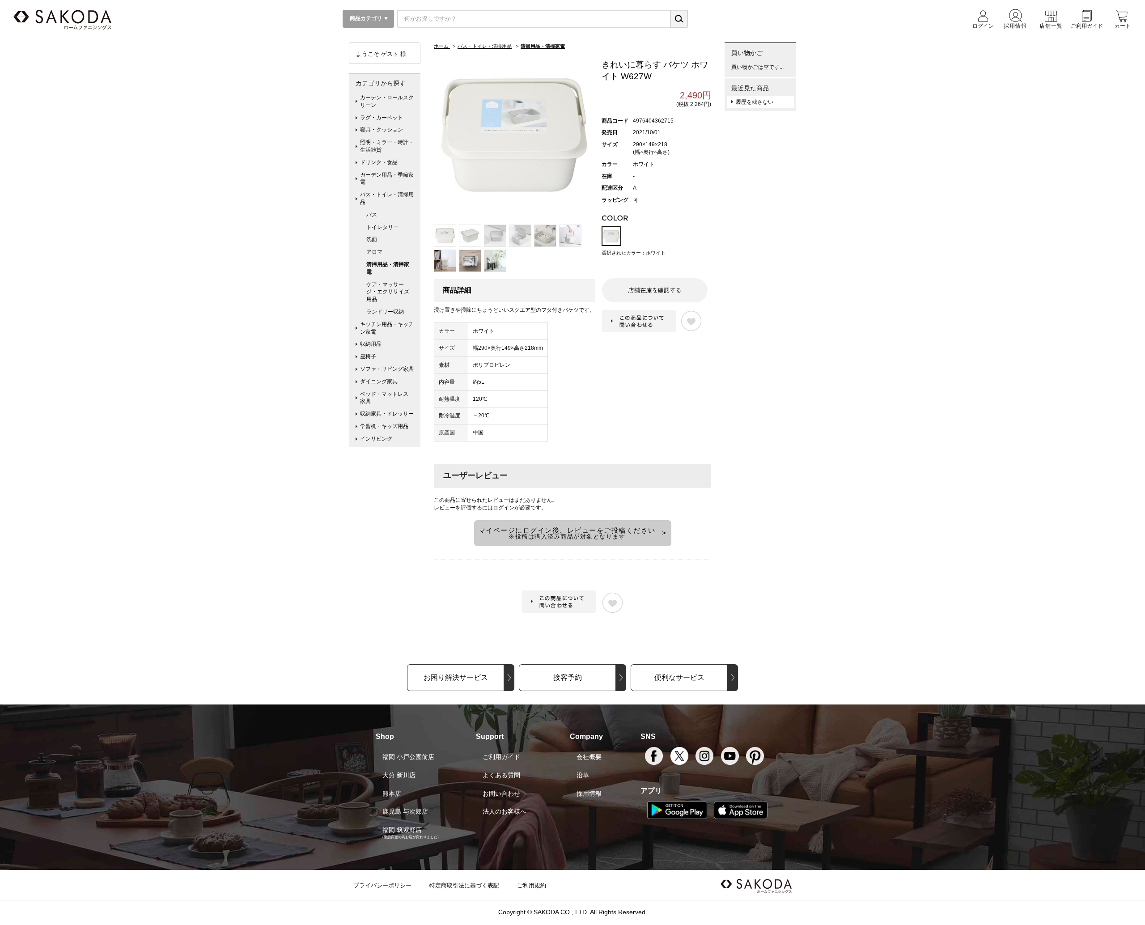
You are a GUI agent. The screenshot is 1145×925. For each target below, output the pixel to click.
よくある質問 (501, 775)
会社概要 (589, 756)
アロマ (374, 252)
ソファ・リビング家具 (387, 369)
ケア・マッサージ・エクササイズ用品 (387, 292)
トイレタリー (382, 227)
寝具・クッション (381, 130)
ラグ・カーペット (381, 118)
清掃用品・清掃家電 (387, 268)
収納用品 (371, 344)
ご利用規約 (531, 885)
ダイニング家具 (379, 381)
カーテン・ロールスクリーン (387, 101)
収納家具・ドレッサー (387, 414)
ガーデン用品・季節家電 (387, 179)
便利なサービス (679, 677)
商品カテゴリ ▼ (368, 18)
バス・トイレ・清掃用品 (387, 198)
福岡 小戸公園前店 (408, 756)
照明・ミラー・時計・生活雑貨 (387, 146)
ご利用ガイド (501, 756)
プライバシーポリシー (382, 885)
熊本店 (391, 793)
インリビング (376, 439)
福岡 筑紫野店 (402, 829)
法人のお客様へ (504, 811)
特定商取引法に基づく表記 (464, 885)
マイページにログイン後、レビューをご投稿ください (567, 533)
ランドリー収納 (385, 312)
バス (371, 215)
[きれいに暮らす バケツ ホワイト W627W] (514, 135)
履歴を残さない (754, 102)
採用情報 (589, 793)
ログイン (503, 508)
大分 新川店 (399, 775)
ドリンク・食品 (379, 162)
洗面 (371, 239)
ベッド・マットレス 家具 (387, 398)
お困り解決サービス (456, 677)
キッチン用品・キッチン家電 (387, 328)
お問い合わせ (501, 793)
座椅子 (368, 356)
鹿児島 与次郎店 (405, 811)
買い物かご (747, 52)
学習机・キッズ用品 (384, 426)
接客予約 (567, 677)
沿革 (583, 775)
